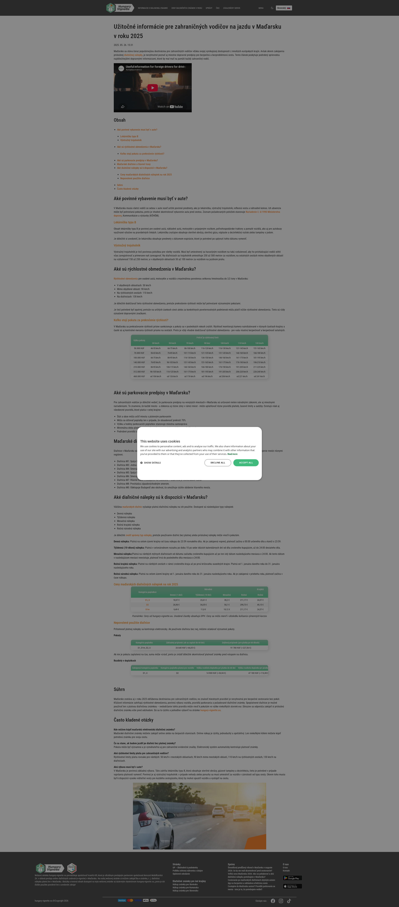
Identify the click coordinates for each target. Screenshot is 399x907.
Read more (232, 454)
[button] (150, 462)
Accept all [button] (246, 462)
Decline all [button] (218, 462)
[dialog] (199, 453)
